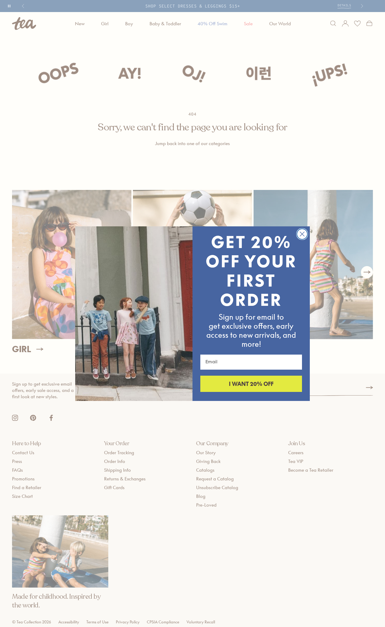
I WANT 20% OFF (251, 383)
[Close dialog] (302, 234)
